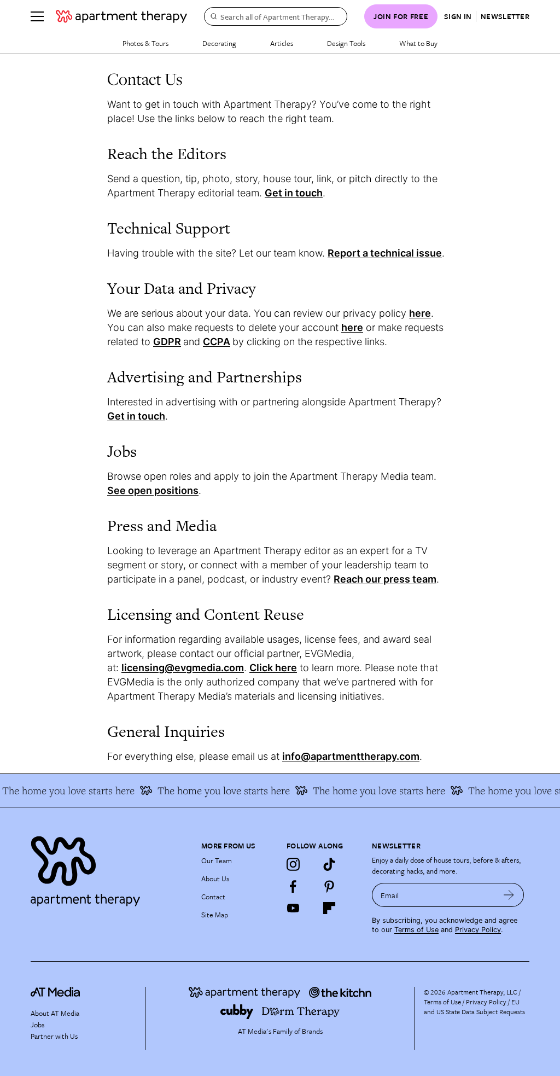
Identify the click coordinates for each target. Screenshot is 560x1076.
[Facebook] (293, 886)
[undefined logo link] (121, 16)
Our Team (216, 860)
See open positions (153, 490)
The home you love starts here (217, 790)
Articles (281, 43)
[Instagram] (293, 864)
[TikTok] (329, 864)
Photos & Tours (145, 43)
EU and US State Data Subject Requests (474, 1006)
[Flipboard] (329, 908)
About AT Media (55, 1013)
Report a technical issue (385, 253)
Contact (213, 896)
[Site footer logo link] (109, 868)
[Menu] (37, 16)
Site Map (214, 914)
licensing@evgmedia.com (182, 667)
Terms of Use (416, 930)
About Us (215, 878)
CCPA (216, 341)
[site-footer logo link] (55, 993)
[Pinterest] (329, 886)
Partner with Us (54, 1036)
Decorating (219, 43)
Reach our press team (385, 579)
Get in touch (294, 193)
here (352, 327)
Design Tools (346, 43)
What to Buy (418, 43)
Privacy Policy (478, 930)
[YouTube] (293, 908)
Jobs (37, 1024)
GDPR (167, 341)
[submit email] (509, 895)
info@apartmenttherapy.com (350, 756)
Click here (273, 667)
